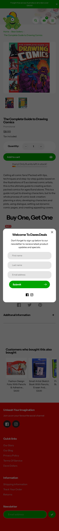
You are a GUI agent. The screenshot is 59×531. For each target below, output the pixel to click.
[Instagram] (31, 294)
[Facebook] (27, 294)
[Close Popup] (52, 232)
